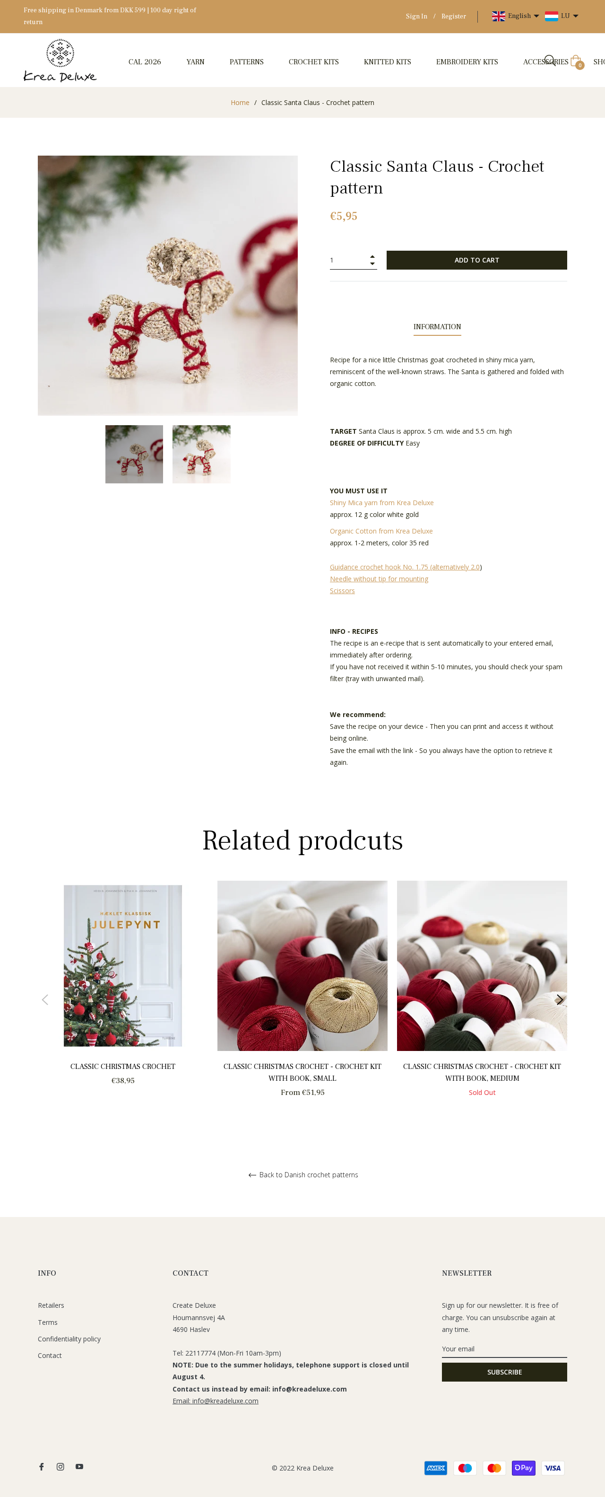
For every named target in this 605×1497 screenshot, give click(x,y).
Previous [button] (44, 999)
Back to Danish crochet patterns (308, 1175)
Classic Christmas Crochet (122, 1066)
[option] (123, 994)
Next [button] (560, 999)
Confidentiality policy (69, 1338)
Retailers (51, 1305)
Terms (48, 1322)
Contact (50, 1355)
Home (240, 102)
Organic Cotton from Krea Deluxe (382, 530)
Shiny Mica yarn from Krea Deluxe (383, 502)
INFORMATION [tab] (437, 327)
